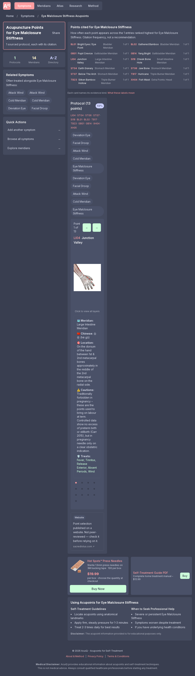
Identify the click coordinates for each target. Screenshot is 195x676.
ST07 (74, 74)
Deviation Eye (17, 108)
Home (10, 16)
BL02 (134, 44)
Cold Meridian (17, 100)
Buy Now (98, 589)
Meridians (44, 5)
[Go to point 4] (94, 482)
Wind (91, 471)
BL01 (73, 44)
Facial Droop (40, 108)
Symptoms (24, 5)
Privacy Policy (95, 656)
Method (93, 5)
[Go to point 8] (94, 489)
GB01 (73, 53)
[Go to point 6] (82, 489)
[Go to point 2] (82, 482)
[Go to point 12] (94, 495)
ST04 (74, 68)
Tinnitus (90, 460)
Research (76, 5)
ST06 (134, 68)
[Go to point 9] (76, 495)
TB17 (134, 74)
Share (56, 32)
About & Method (75, 656)
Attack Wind (15, 92)
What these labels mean (121, 92)
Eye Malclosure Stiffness (82, 168)
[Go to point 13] (76, 501)
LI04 (73, 59)
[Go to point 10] (82, 495)
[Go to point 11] (88, 495)
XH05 (74, 127)
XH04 (134, 79)
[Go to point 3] (88, 482)
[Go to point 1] (76, 482)
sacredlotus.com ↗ (83, 546)
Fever (80, 460)
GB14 (134, 53)
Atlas (60, 5)
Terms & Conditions (118, 656)
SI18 (133, 59)
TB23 (74, 79)
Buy (184, 575)
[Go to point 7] (88, 489)
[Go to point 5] (76, 489)
